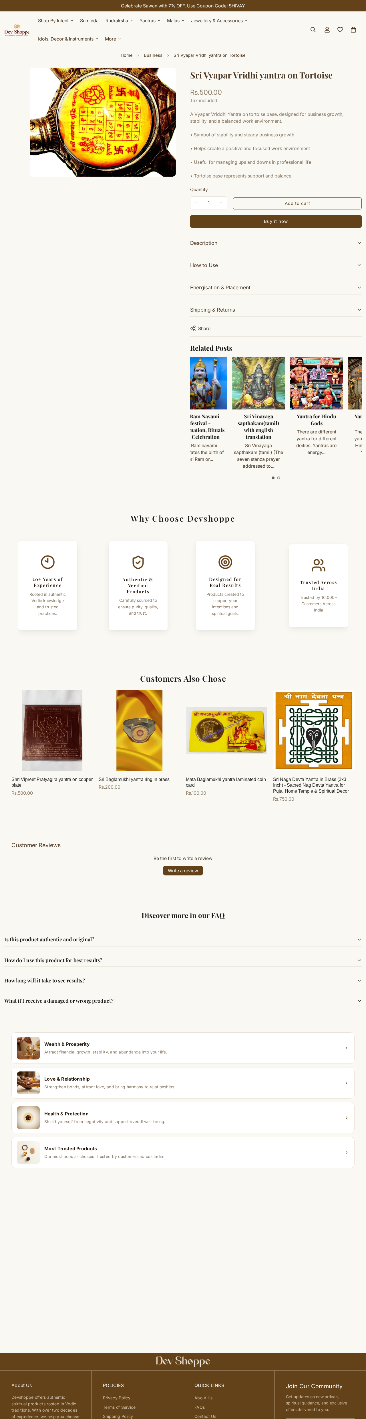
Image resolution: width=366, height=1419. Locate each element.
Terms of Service (119, 1407)
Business (153, 55)
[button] (273, 478)
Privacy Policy (116, 1397)
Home (127, 55)
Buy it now (276, 221)
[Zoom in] (170, 79)
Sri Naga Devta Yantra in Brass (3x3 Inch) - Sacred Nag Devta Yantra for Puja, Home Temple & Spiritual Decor (311, 785)
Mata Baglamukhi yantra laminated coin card (226, 782)
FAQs (199, 1407)
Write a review (183, 870)
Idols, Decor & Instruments (66, 39)
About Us (203, 1397)
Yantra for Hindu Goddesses (333, 420)
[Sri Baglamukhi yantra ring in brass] (139, 730)
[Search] (313, 29)
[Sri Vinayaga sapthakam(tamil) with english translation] (217, 383)
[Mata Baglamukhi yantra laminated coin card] (226, 730)
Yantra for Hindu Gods (275, 420)
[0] (353, 29)
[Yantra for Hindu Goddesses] (333, 383)
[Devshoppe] (17, 29)
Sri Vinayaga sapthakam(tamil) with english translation (217, 426)
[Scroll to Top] (354, 1387)
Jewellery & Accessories (217, 20)
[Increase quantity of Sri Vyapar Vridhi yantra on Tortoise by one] (221, 203)
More (110, 39)
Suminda (89, 20)
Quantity (199, 189)
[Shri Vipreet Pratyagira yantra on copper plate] (52, 730)
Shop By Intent (53, 20)
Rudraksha (117, 20)
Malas (173, 20)
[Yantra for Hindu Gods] (275, 383)
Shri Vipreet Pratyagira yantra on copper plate (52, 782)
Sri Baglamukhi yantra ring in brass (134, 779)
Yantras (148, 20)
